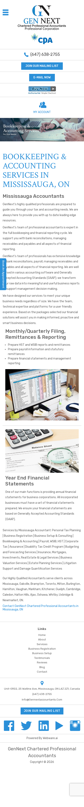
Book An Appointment (3, 274)
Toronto (50, 584)
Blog (42, 667)
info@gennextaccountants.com (42, 699)
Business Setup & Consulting (53, 536)
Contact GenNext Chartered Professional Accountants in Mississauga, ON (40, 607)
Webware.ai (50, 738)
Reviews (42, 662)
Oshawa (42, 594)
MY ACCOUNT (42, 112)
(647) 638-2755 (45, 54)
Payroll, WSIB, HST (51, 541)
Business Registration (18, 536)
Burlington (73, 584)
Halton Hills (21, 594)
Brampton (37, 584)
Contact (42, 671)
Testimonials (42, 657)
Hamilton (9, 589)
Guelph (60, 589)
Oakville (24, 584)
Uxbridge (65, 594)
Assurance (16, 546)
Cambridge (73, 589)
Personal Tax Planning (66, 530)
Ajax (33, 594)
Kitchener (48, 589)
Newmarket (10, 600)
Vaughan (21, 589)
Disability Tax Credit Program (44, 546)
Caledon (8, 594)
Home (42, 634)
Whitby (53, 594)
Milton (61, 584)
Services (42, 644)
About (42, 639)
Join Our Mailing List (42, 66)
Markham (35, 589)
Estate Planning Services (45, 563)
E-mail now (42, 77)
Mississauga (10, 584)
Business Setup (42, 653)
